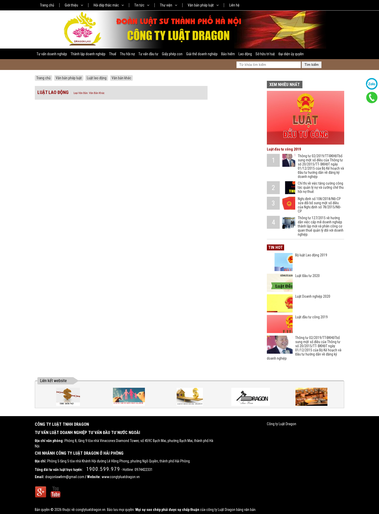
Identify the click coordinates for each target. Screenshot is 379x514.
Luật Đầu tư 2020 (307, 276)
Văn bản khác (121, 78)
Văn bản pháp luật (201, 5)
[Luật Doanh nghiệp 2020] (280, 303)
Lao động (245, 54)
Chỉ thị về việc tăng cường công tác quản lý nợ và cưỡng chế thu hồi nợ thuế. (321, 187)
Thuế (112, 54)
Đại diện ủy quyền (291, 54)
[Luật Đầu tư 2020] (280, 283)
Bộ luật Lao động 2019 (311, 255)
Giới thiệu (71, 5)
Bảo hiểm (228, 54)
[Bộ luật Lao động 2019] (280, 262)
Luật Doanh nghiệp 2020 (312, 296)
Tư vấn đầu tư (148, 54)
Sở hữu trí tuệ (265, 54)
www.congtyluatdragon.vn (121, 477)
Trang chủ (47, 5)
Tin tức (139, 5)
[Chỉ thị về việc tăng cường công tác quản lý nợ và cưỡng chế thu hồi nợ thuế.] (288, 187)
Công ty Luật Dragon (281, 424)
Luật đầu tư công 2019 (284, 149)
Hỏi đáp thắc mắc (106, 5)
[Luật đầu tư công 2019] (305, 143)
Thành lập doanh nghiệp (88, 54)
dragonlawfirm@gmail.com (64, 477)
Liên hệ (234, 5)
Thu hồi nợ (127, 54)
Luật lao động (96, 78)
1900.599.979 (103, 469)
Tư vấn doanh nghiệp (52, 54)
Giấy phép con (172, 54)
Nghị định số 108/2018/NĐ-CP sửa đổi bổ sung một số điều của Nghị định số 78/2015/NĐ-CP (319, 205)
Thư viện (166, 5)
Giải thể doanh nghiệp (202, 54)
